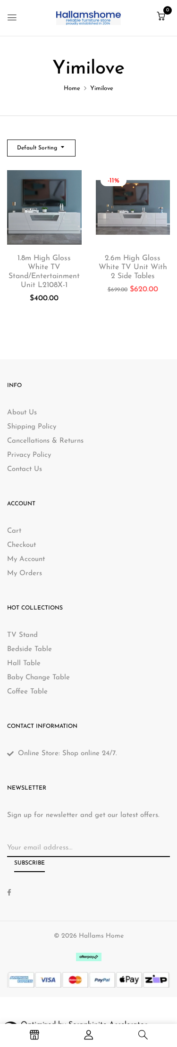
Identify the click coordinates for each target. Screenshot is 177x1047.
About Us (22, 412)
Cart (14, 531)
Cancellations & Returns (45, 441)
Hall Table (24, 663)
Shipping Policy (31, 426)
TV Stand (22, 635)
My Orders (24, 573)
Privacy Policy (29, 455)
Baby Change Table (38, 677)
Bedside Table (29, 649)
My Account (26, 559)
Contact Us (24, 469)
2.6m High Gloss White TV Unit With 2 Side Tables (133, 267)
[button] (161, 17)
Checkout (21, 545)
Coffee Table (27, 691)
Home (72, 88)
